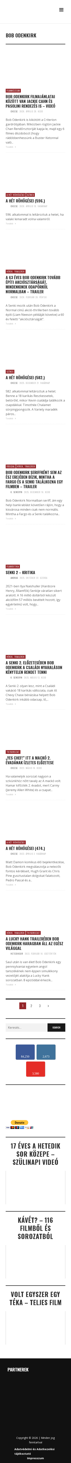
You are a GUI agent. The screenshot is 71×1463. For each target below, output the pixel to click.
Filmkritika (13, 566)
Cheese (14, 111)
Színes (30, 194)
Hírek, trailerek (16, 271)
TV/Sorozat (13, 752)
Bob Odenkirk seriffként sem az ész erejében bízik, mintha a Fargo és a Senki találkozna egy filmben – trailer (34, 479)
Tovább (10, 146)
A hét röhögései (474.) (25, 848)
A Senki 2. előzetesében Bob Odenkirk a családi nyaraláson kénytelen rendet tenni (34, 667)
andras (14, 577)
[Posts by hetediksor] (7, 953)
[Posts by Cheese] (7, 111)
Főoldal (11, 466)
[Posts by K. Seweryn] (7, 492)
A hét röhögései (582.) (25, 377)
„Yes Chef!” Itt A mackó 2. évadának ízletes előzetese (30, 760)
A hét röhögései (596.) (25, 200)
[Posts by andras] (7, 577)
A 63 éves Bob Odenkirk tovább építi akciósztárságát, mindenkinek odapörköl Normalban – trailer (33, 284)
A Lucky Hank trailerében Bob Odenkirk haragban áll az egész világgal (34, 943)
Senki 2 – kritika (20, 572)
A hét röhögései (16, 194)
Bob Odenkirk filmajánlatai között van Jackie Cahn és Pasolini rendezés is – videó (30, 101)
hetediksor (17, 953)
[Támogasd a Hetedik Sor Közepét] (35, 22)
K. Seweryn (16, 492)
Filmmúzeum (13, 90)
